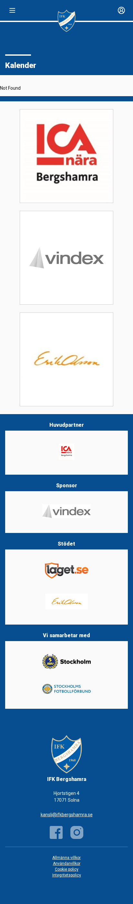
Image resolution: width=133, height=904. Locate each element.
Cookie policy (66, 869)
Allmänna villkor (66, 857)
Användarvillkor (66, 863)
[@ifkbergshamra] (76, 832)
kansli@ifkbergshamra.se (67, 814)
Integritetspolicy (66, 875)
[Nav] (12, 10)
